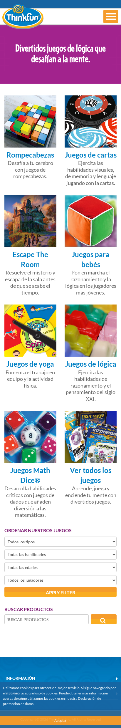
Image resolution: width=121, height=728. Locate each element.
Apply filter (60, 592)
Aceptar (60, 720)
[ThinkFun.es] (21, 25)
